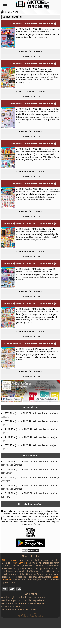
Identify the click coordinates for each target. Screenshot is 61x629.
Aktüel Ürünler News (26, 609)
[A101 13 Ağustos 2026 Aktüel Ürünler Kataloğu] (8, 198)
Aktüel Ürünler (14, 464)
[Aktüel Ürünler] (32, 4)
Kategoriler (39, 603)
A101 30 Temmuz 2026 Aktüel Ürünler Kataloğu (30, 343)
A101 (5, 588)
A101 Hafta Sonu (25, 91)
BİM (12, 588)
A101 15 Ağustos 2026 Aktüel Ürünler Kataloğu (30, 143)
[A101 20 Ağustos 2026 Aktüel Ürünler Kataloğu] (8, 118)
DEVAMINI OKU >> (31, 56)
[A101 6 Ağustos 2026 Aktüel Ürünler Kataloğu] (8, 278)
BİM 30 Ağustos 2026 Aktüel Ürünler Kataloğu (30, 413)
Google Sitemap (23, 603)
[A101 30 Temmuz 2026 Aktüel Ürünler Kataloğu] (8, 358)
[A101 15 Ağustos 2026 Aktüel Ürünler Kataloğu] (8, 158)
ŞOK (18, 588)
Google (11, 597)
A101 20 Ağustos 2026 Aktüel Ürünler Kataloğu (30, 103)
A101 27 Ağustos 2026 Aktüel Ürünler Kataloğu (30, 23)
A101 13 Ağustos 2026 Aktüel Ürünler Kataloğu (30, 183)
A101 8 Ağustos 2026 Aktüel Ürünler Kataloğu (30, 223)
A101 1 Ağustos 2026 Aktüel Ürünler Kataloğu (30, 303)
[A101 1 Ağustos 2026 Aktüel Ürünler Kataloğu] (8, 318)
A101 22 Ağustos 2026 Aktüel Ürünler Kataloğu (30, 63)
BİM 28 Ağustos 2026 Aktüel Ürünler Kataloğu (30, 421)
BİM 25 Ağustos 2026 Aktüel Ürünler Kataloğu (30, 445)
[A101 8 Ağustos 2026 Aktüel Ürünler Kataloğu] (8, 238)
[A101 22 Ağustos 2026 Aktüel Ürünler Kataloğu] (8, 78)
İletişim (16, 606)
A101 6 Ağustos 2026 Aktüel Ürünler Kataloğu (30, 263)
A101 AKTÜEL (11, 12)
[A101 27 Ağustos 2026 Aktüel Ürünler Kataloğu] (8, 38)
